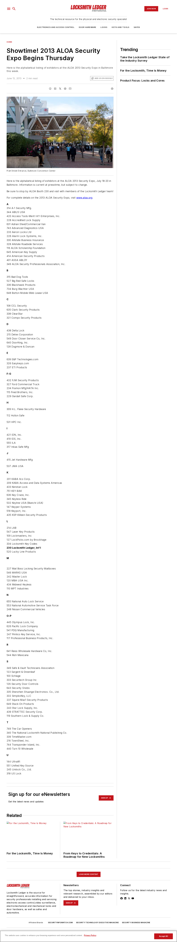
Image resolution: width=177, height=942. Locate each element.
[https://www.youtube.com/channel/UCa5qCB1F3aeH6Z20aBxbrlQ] (132, 898)
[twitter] (60, 88)
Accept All (163, 936)
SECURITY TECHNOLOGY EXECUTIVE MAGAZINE (97, 922)
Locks (104, 27)
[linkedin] (55, 88)
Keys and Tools (120, 27)
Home (9, 42)
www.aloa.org (84, 197)
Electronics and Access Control (55, 27)
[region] (88, 936)
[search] (14, 9)
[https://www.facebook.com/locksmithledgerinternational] (121, 898)
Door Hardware (87, 27)
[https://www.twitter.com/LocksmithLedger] (129, 898)
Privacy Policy (90, 935)
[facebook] (50, 88)
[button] (9, 9)
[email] (70, 88)
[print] (112, 88)
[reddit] (65, 88)
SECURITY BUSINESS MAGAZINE (136, 922)
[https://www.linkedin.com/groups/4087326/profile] (125, 898)
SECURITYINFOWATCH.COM (60, 922)
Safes (137, 27)
